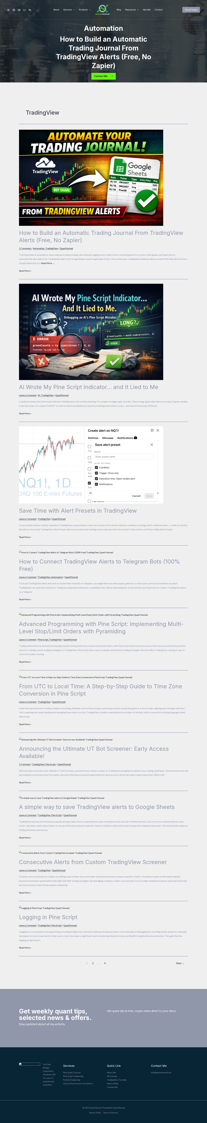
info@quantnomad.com (161, 1072)
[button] (191, 10)
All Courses (112, 1076)
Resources (130, 10)
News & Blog (112, 1083)
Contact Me (112, 1087)
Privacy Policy (95, 1112)
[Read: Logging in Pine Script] (44, 907)
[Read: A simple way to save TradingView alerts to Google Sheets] (61, 797)
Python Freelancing (71, 1080)
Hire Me (147, 10)
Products (83, 10)
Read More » (25, 270)
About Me (111, 1072)
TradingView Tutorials (117, 1080)
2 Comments (25, 248)
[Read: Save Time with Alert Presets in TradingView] (91, 464)
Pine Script (43, 639)
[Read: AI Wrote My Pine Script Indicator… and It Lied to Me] (91, 331)
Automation (38, 248)
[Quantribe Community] (30, 10)
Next (180, 963)
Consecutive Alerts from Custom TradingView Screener (93, 862)
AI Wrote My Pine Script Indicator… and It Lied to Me (88, 387)
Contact (159, 10)
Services (67, 10)
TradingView (51, 248)
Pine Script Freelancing (73, 1076)
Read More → (48, 263)
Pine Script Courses (72, 1072)
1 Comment (24, 764)
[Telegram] (14, 10)
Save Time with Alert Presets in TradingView (78, 510)
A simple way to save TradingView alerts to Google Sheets (97, 806)
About (56, 10)
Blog (119, 10)
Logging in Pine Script (48, 917)
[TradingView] (24, 10)
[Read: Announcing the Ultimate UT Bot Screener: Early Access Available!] (65, 739)
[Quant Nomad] (102, 9)
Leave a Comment (27, 395)
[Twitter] (8, 10)
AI (39, 395)
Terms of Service (110, 1112)
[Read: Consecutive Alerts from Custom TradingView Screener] (60, 852)
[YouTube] (19, 10)
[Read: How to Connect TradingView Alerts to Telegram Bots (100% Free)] (66, 552)
